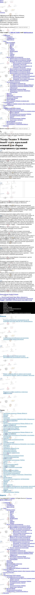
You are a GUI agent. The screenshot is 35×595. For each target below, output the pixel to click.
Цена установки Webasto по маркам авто (18, 101)
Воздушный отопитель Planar (18, 89)
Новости (2, 294)
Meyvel (12, 45)
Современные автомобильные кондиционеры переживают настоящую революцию (16, 338)
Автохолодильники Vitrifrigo (18, 118)
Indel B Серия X (7, 477)
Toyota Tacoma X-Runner (11, 294)
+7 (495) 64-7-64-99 (14, 32)
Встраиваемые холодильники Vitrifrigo (20, 114)
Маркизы (9, 93)
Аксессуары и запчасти (16, 120)
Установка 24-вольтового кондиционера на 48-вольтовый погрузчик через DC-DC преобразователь (18, 320)
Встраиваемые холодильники (11, 452)
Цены (4, 41)
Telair (11, 52)
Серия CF (6, 454)
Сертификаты (10, 38)
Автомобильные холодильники (15, 109)
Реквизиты (10, 36)
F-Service (2, 12)
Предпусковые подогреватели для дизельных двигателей (22, 66)
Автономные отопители (13, 82)
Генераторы (10, 95)
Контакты (6, 125)
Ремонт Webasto (11, 99)
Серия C (5, 461)
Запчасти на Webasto (12, 98)
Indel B (12, 48)
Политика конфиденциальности (12, 308)
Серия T (5, 441)
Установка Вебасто (8, 102)
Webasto (12, 55)
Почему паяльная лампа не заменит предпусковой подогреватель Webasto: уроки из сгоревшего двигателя (18, 374)
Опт (4, 106)
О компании (6, 35)
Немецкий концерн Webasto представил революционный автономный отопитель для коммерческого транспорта (15, 356)
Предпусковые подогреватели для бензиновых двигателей (22, 63)
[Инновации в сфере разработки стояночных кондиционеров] (9, 401)
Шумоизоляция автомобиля (14, 122)
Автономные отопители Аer (17, 83)
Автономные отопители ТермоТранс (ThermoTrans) (17, 474)
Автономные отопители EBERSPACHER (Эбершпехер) (18, 419)
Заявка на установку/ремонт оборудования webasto (21, 104)
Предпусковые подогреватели (15, 57)
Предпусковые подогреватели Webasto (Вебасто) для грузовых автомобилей (20, 69)
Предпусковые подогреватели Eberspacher (21, 73)
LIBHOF (12, 50)
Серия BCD (6, 447)
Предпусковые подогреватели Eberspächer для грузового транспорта (23, 78)
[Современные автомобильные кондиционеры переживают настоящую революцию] (9, 347)
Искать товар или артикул (7, 27)
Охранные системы (8, 442)
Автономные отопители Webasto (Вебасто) (22, 85)
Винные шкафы (11, 121)
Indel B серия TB (8, 484)
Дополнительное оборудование (12, 108)
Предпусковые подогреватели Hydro (20, 58)
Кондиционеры (11, 42)
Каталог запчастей (8, 105)
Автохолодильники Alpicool (17, 115)
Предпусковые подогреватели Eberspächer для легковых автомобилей (24, 75)
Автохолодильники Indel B (10, 464)
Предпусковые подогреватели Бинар (20, 71)
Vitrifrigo (12, 54)
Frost (11, 47)
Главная (5, 302)
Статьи (5, 304)
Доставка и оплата (8, 310)
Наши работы (10, 39)
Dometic (12, 44)
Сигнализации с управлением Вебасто (17, 124)
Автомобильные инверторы (14, 96)
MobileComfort (14, 51)
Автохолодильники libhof (10, 420)
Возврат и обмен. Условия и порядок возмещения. (17, 313)
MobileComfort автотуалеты (10, 470)
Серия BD (6, 438)
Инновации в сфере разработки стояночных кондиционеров (15, 392)
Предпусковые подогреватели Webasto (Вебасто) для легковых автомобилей (20, 60)
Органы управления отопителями (19, 80)
